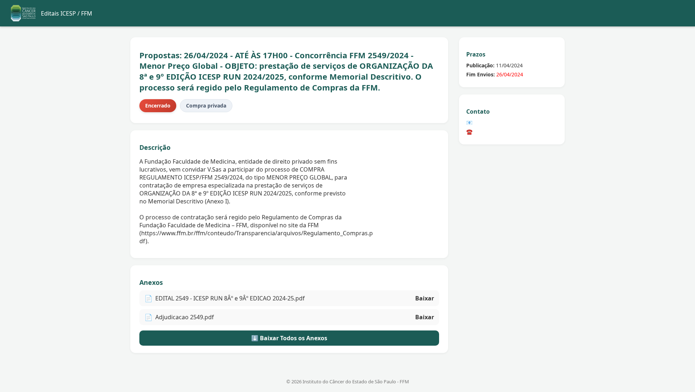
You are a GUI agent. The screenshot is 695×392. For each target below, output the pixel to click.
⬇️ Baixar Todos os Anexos (289, 338)
